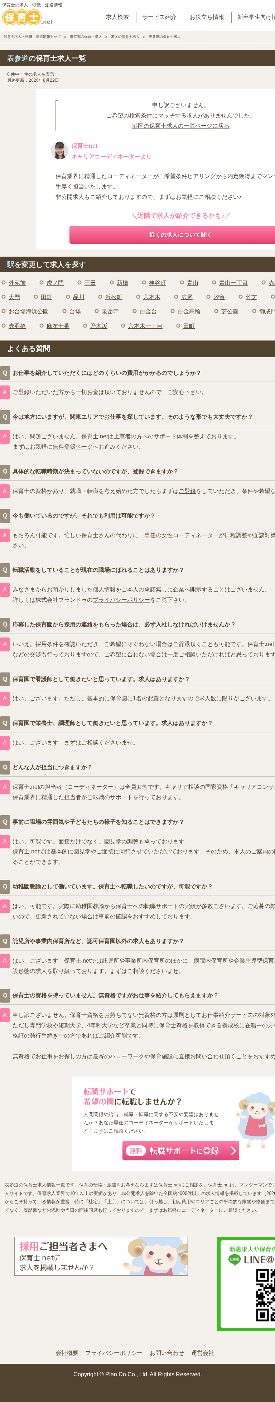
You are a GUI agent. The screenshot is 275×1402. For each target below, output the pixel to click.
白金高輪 (189, 311)
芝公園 (229, 311)
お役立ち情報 (207, 17)
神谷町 (157, 283)
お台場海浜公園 (29, 311)
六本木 (151, 297)
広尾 (187, 297)
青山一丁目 (233, 283)
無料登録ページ (73, 447)
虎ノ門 (55, 283)
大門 (14, 297)
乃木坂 (98, 326)
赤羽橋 (17, 326)
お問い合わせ (167, 1353)
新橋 (122, 283)
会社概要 (67, 1353)
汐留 (219, 297)
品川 (79, 297)
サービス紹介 (159, 17)
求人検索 (117, 17)
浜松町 (113, 297)
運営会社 (202, 1353)
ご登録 (187, 491)
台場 (75, 311)
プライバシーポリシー (121, 600)
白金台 (148, 311)
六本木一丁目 (145, 326)
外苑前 (17, 283)
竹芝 (251, 297)
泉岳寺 (110, 311)
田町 (46, 297)
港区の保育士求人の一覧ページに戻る (181, 126)
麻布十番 (58, 326)
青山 (192, 283)
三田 (90, 283)
